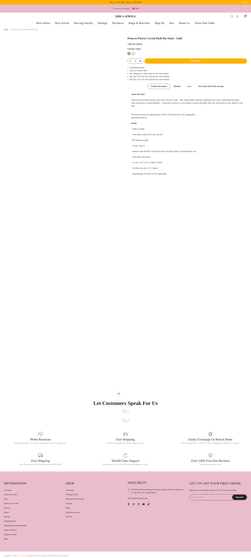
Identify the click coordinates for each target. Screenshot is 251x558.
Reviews (7, 508)
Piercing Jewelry (83, 23)
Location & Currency (122, 8)
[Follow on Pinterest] (138, 504)
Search (6, 512)
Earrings (102, 23)
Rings (68, 508)
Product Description (159, 86)
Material (177, 86)
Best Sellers (43, 23)
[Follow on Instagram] (133, 504)
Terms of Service (10, 530)
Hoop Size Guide (10, 534)
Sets (171, 23)
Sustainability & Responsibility (15, 526)
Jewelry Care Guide (11, 503)
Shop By (160, 23)
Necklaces (118, 23)
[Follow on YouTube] (143, 504)
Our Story (7, 490)
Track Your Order (204, 23)
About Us (184, 23)
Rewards (7, 517)
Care (189, 86)
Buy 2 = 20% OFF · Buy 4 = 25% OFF (125, 2)
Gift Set (69, 517)
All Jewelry (70, 490)
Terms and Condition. (49, 556)
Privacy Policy (63, 556)
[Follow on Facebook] (128, 504)
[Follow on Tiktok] (148, 504)
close (6, 2)
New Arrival (62, 23)
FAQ (5, 499)
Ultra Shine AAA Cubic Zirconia (211, 86)
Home (6, 29)
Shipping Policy (10, 521)
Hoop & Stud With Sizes (75, 499)
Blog (5, 539)
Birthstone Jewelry (72, 512)
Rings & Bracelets (139, 23)
